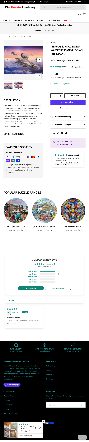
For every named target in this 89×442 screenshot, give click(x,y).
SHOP (5, 20)
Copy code (50, 30)
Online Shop (50, 366)
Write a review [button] (30, 288)
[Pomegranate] (73, 210)
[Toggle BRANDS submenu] (21, 20)
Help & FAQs (8, 404)
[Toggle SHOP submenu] (9, 20)
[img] (12, 309)
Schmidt (53, 42)
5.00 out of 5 (50, 264)
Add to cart (75, 96)
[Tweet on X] (57, 133)
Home (5, 36)
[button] (84, 14)
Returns (6, 400)
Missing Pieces (9, 396)
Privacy (6, 409)
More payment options (67, 108)
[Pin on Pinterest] (66, 133)
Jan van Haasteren (44, 226)
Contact (49, 374)
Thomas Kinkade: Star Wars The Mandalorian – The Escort (22, 36)
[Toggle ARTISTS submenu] (33, 20)
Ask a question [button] (58, 288)
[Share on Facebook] (62, 133)
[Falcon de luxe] (16, 210)
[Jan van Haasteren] (44, 210)
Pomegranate (73, 226)
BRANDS (16, 20)
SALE (65, 20)
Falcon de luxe (16, 226)
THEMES (40, 20)
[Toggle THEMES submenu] (45, 20)
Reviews (49, 379)
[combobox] (63, 7)
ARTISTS (28, 20)
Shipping (62, 78)
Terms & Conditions (10, 413)
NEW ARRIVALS (54, 20)
